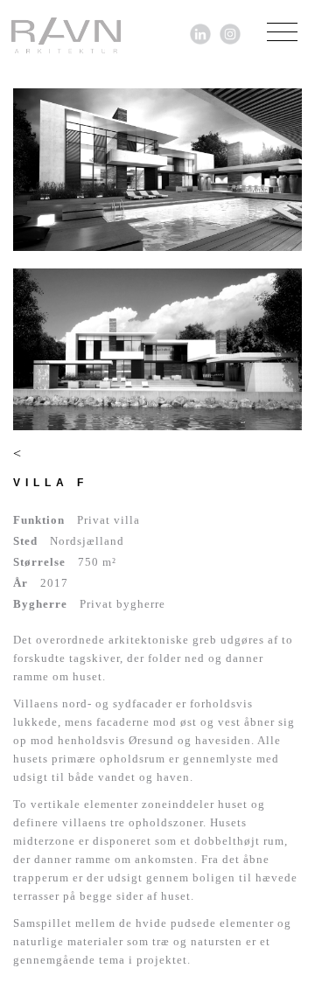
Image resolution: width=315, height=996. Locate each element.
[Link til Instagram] (230, 32)
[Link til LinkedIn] (200, 32)
